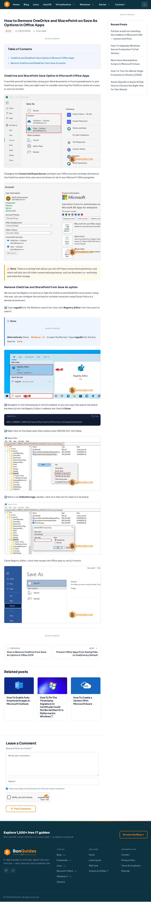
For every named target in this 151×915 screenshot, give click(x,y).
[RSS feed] (13, 870)
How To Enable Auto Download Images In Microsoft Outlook (18, 700)
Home (16, 4)
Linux (36, 4)
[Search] (144, 4)
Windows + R (38, 337)
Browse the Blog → (133, 834)
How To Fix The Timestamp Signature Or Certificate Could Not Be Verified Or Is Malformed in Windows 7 (52, 707)
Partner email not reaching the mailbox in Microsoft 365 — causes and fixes (126, 35)
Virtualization (63, 4)
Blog (26, 4)
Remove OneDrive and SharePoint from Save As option (38, 63)
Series (102, 4)
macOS (47, 4)
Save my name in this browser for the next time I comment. (37, 788)
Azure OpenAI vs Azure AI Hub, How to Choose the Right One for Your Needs (127, 85)
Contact (120, 4)
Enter (20, 341)
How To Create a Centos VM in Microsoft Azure (82, 700)
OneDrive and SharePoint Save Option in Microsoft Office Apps (42, 57)
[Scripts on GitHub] (6, 870)
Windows (85, 4)
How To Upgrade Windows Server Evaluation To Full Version (125, 49)
